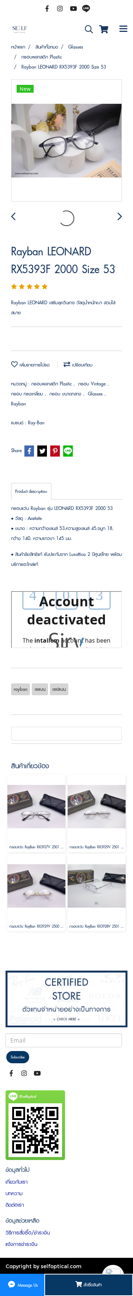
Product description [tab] (31, 491)
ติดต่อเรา (15, 1204)
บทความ (14, 1193)
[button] (86, 29)
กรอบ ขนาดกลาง (66, 394)
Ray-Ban (36, 423)
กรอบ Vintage (93, 384)
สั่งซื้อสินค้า (92, 1284)
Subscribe (18, 1057)
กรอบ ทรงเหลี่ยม (28, 394)
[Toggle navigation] (123, 29)
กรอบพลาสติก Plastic (52, 384)
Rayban (18, 404)
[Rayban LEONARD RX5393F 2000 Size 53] (66, 141)
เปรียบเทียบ (81, 365)
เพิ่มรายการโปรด (34, 365)
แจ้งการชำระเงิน (21, 1244)
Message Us (27, 1284)
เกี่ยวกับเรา (17, 1181)
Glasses (96, 394)
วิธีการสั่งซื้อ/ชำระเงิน (28, 1232)
